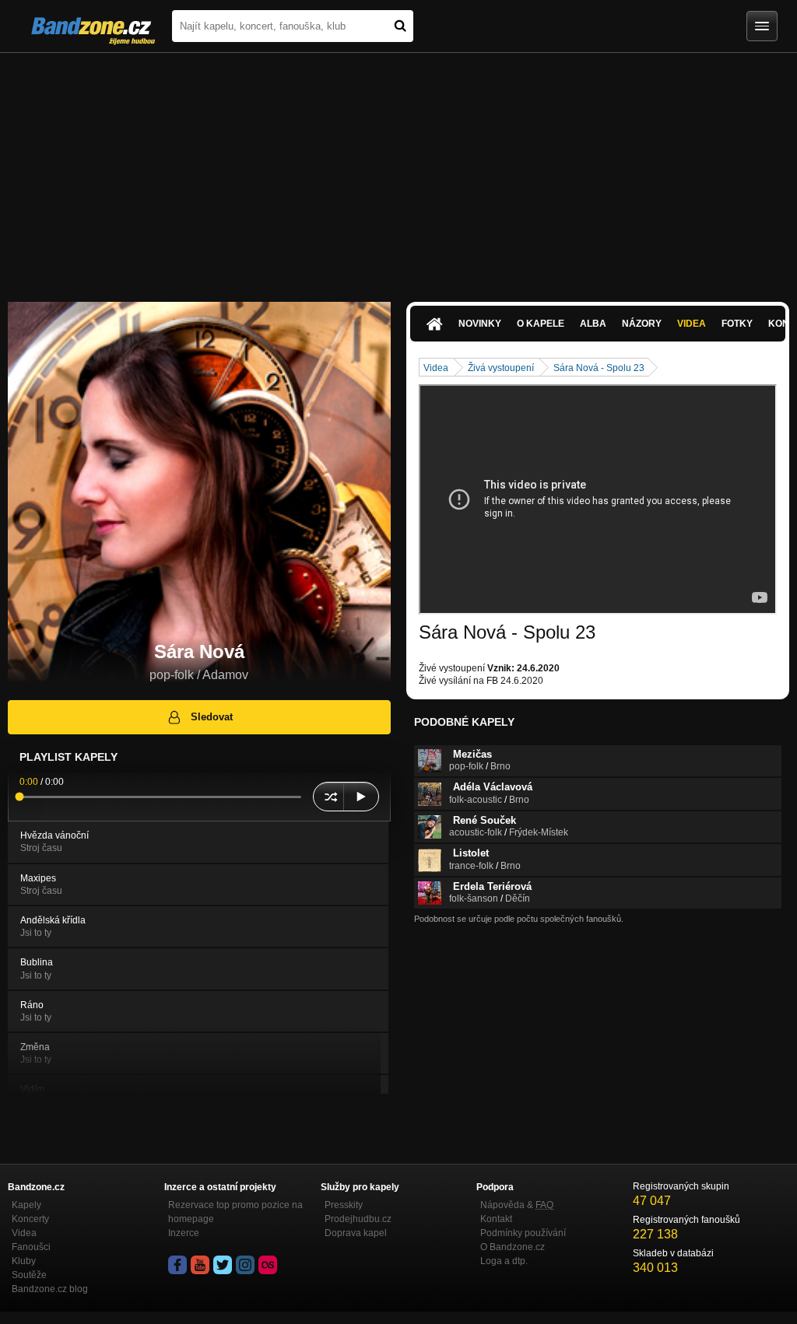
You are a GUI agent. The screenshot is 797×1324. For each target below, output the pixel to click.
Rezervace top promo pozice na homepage (235, 1212)
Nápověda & (516, 1205)
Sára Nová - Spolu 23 (598, 368)
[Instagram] (245, 1265)
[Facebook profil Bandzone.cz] (177, 1265)
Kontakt (496, 1219)
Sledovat (212, 717)
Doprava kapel (356, 1233)
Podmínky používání (523, 1233)
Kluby (24, 1261)
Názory (642, 323)
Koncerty (30, 1219)
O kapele (540, 323)
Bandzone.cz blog (50, 1289)
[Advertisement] (398, 169)
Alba (593, 323)
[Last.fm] (267, 1265)
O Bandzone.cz (512, 1247)
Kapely (26, 1205)
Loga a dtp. (504, 1261)
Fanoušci (31, 1247)
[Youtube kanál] (200, 1265)
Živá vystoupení (501, 368)
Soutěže (29, 1275)
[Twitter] (222, 1265)
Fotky (737, 323)
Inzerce (183, 1233)
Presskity (344, 1205)
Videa (691, 323)
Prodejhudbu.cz (358, 1219)
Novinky (479, 323)
